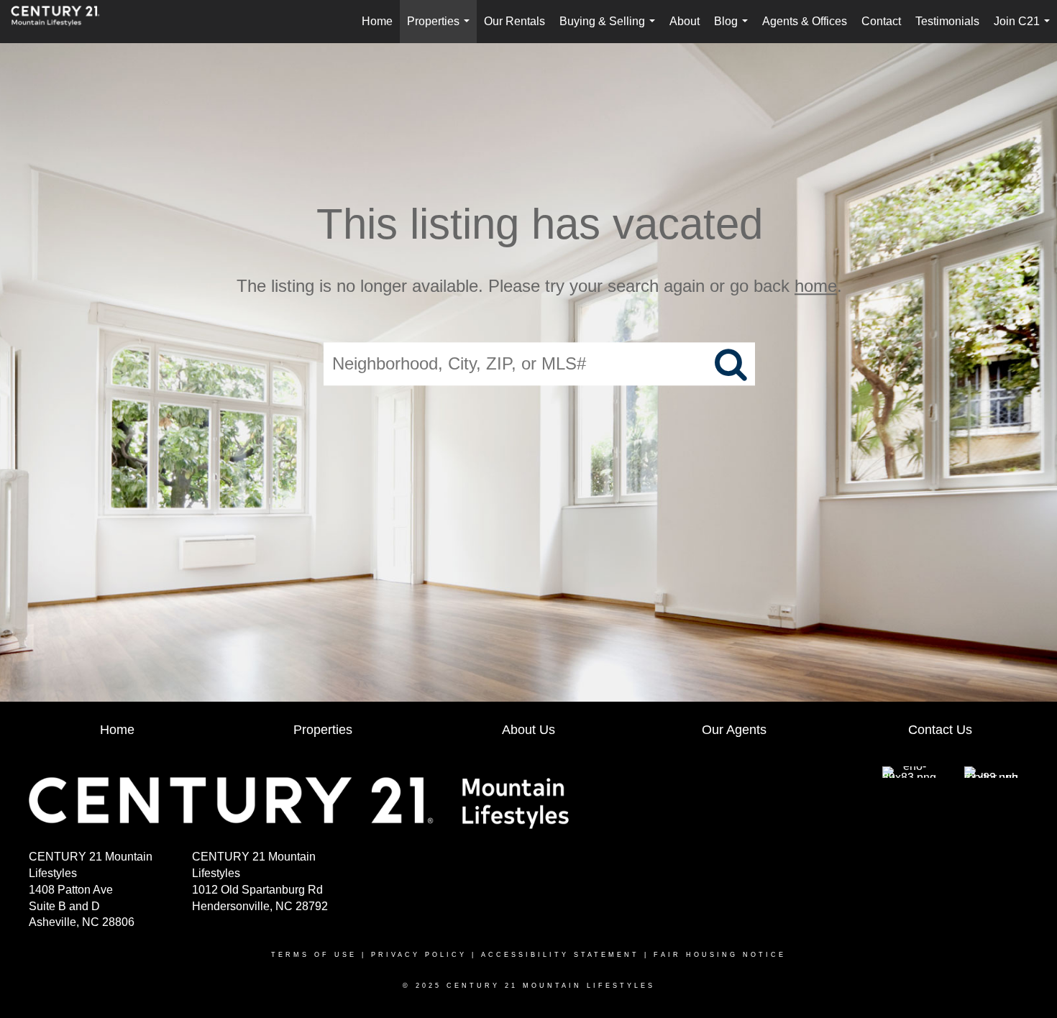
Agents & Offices (804, 21)
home (816, 285)
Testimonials (947, 21)
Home (377, 21)
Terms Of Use (314, 954)
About (684, 21)
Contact (881, 21)
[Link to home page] (62, 21)
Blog (734, 29)
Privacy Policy (419, 954)
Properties (441, 29)
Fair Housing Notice (720, 954)
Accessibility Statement (560, 954)
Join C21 (1025, 29)
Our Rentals (514, 21)
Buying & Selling (610, 29)
